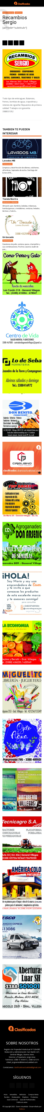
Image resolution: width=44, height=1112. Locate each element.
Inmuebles (13, 1095)
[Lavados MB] (22, 148)
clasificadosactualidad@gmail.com (27, 1067)
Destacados (7, 164)
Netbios (22, 1109)
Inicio (5, 1095)
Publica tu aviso (22, 1102)
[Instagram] (18, 1085)
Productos (34, 1097)
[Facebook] (10, 42)
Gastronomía (7, 240)
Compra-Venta (33, 1095)
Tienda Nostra (10, 199)
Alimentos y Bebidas (10, 202)
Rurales (6, 1097)
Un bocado (8, 237)
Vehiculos (18, 13)
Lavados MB (8, 160)
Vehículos (22, 1095)
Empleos (25, 1097)
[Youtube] (31, 1085)
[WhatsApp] (4, 42)
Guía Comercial (8, 13)
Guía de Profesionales (27, 1100)
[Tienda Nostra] (22, 187)
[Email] (21, 42)
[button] (4, 3)
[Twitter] (16, 42)
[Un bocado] (22, 225)
